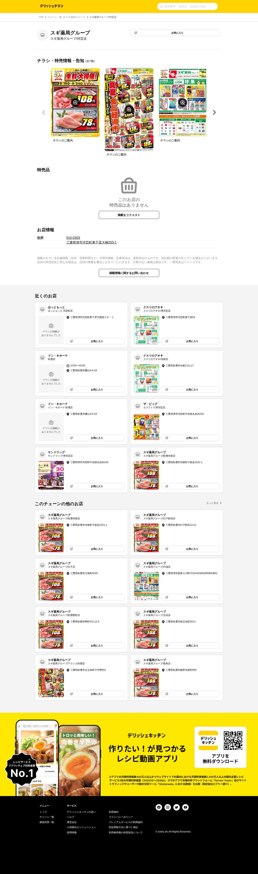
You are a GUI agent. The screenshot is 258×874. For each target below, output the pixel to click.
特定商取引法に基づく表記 (123, 827)
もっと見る (212, 503)
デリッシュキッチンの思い (81, 812)
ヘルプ (70, 817)
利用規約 (114, 812)
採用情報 (72, 832)
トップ (43, 812)
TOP (40, 17)
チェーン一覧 (54, 17)
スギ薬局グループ (75, 17)
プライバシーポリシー (121, 817)
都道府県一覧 (47, 822)
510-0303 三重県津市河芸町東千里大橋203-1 (91, 240)
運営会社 (72, 822)
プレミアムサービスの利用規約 (126, 822)
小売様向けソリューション (81, 827)
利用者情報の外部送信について (126, 832)
